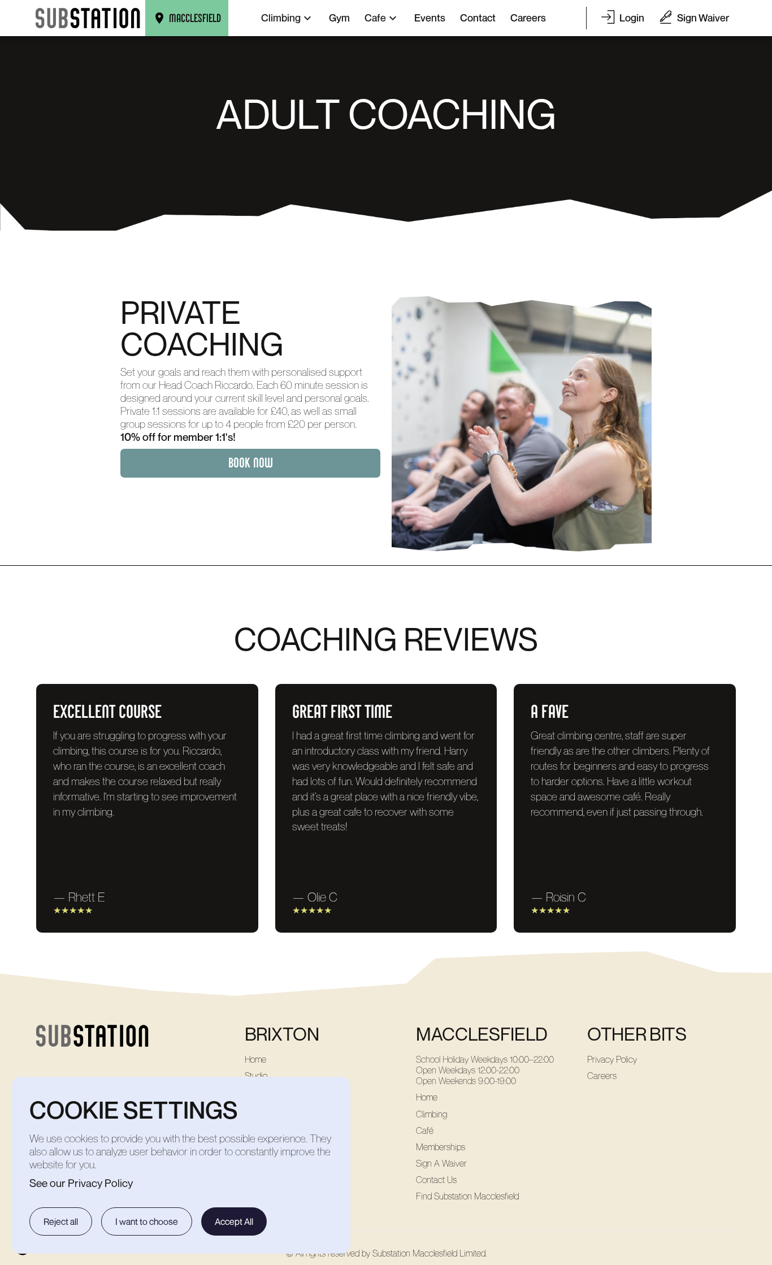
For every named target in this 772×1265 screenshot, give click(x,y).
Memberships (440, 1147)
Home (255, 1059)
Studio (256, 1076)
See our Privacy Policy (81, 1182)
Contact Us (436, 1180)
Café (424, 1130)
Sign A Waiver (441, 1163)
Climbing (431, 1114)
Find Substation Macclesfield (467, 1196)
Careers (602, 1076)
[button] (288, 18)
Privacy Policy (612, 1059)
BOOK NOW (250, 463)
